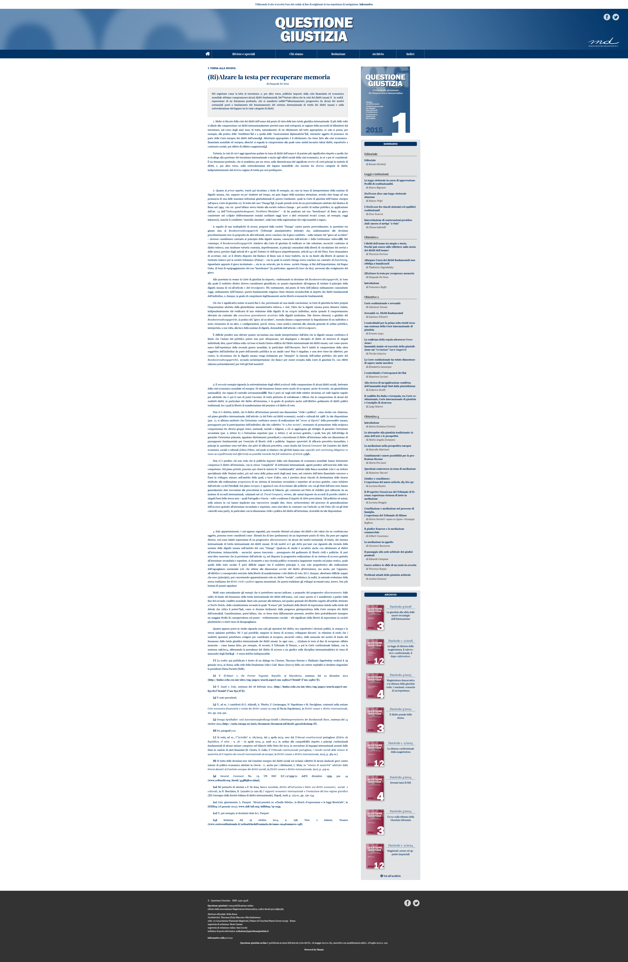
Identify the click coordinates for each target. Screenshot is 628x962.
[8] (265, 392)
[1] (252, 133)
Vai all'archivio (392, 876)
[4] (265, 146)
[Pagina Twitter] (616, 16)
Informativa (366, 4)
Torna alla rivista (222, 68)
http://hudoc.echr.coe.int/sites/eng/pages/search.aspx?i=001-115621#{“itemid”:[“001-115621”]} (264, 679)
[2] (306, 133)
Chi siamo (296, 54)
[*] (214, 660)
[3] (260, 138)
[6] (341, 239)
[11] (241, 609)
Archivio (378, 54)
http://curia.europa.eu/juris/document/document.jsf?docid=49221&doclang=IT (269, 723)
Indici (410, 54)
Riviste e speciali (243, 54)
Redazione (338, 54)
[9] (307, 454)
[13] (232, 653)
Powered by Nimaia (314, 949)
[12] (221, 613)
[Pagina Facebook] (607, 16)
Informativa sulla (220, 937)
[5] (272, 203)
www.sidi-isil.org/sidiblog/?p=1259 (259, 806)
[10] (236, 485)
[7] (219, 392)
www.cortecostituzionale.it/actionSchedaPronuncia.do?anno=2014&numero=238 (255, 824)
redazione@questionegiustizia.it (252, 931)
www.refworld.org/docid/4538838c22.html (234, 780)
